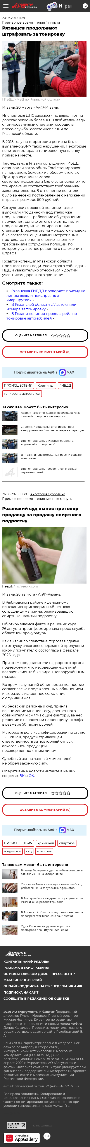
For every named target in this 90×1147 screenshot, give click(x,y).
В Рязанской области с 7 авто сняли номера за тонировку (41, 306)
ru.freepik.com (27, 586)
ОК (31, 776)
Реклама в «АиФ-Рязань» (26, 968)
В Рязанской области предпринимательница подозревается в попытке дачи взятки (52, 914)
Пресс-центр (63, 974)
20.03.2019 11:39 (13, 18)
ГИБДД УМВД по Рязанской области (31, 99)
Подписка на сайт (20, 992)
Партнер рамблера (41, 1125)
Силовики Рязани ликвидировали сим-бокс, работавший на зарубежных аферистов (51, 886)
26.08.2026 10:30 (14, 494)
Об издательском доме (25, 974)
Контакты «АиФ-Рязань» (26, 962)
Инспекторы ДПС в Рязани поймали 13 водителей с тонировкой (47, 442)
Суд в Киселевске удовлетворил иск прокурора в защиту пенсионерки (46, 928)
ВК (21, 776)
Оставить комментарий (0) (45, 352)
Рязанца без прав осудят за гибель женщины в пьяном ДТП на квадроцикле (52, 872)
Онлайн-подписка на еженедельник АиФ (42, 986)
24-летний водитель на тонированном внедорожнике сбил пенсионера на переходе (52, 428)
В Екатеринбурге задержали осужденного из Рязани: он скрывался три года (52, 900)
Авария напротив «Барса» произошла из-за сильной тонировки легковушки (50, 414)
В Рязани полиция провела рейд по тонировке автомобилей (42, 316)
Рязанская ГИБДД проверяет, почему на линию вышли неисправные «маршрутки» (46, 295)
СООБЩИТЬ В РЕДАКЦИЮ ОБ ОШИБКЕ (36, 999)
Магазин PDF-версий (22, 980)
